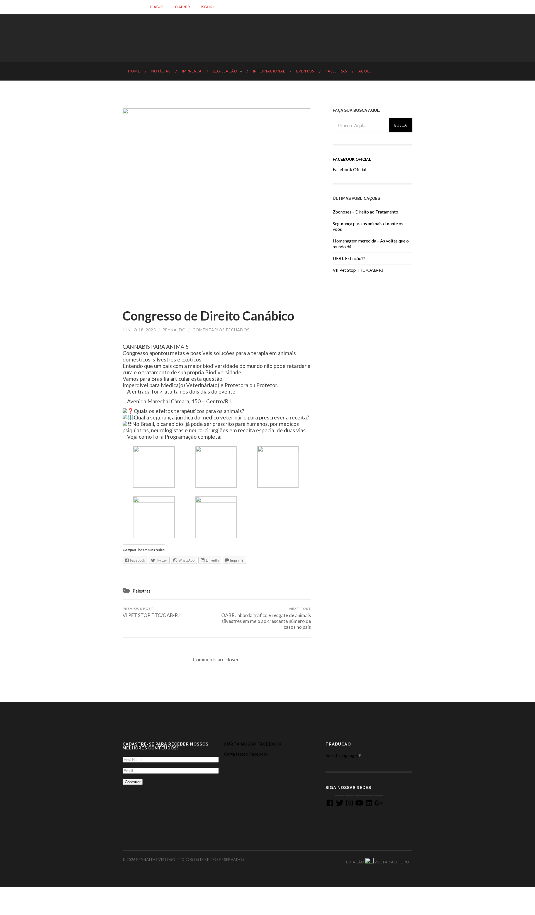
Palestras (141, 590)
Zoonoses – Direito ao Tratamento (365, 211)
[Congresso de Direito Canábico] (217, 202)
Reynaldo (174, 329)
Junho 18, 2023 (139, 329)
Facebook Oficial (352, 159)
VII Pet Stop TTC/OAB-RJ (358, 270)
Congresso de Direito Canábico (208, 315)
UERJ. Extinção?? (349, 258)
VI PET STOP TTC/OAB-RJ (151, 612)
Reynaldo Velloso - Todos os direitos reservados (190, 859)
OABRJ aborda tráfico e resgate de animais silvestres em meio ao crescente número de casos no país (266, 618)
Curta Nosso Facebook (253, 744)
